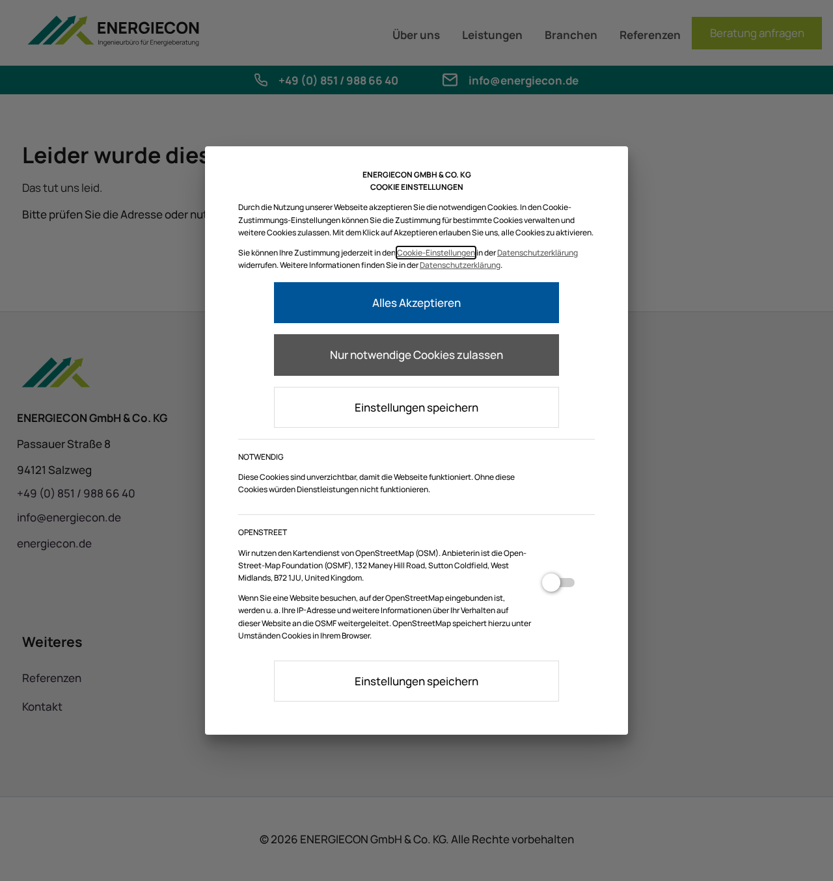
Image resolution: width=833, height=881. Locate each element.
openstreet (558, 588)
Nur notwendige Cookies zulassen (416, 354)
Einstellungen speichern (416, 407)
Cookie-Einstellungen (436, 252)
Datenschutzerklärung (537, 252)
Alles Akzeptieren (416, 302)
